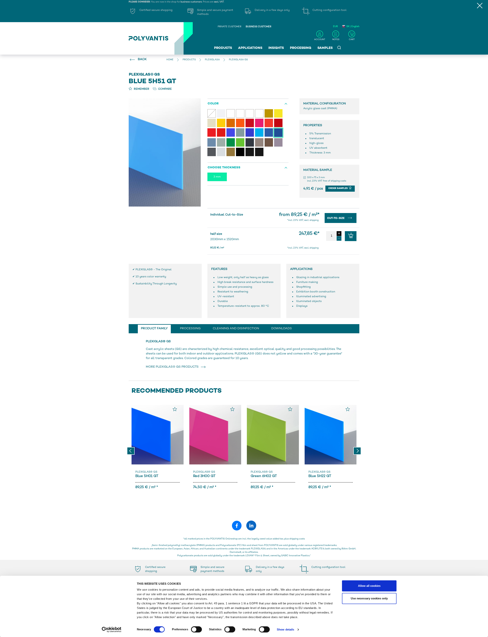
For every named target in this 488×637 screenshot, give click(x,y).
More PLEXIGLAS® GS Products (173, 367)
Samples (325, 48)
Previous (131, 451)
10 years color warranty (151, 276)
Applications (250, 48)
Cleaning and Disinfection (236, 328)
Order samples (338, 188)
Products (223, 48)
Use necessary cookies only (369, 598)
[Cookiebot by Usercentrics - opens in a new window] (111, 629)
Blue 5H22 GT (319, 476)
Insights (276, 48)
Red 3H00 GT (204, 476)
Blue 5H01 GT (146, 476)
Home (169, 60)
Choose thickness (224, 167)
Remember (141, 89)
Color (213, 103)
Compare (164, 89)
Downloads (281, 328)
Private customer (229, 27)
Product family (154, 328)
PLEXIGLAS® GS (146, 472)
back (142, 59)
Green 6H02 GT (264, 476)
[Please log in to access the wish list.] (175, 409)
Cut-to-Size (336, 218)
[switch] (196, 630)
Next (357, 451)
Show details (285, 629)
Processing (300, 48)
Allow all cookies (369, 585)
